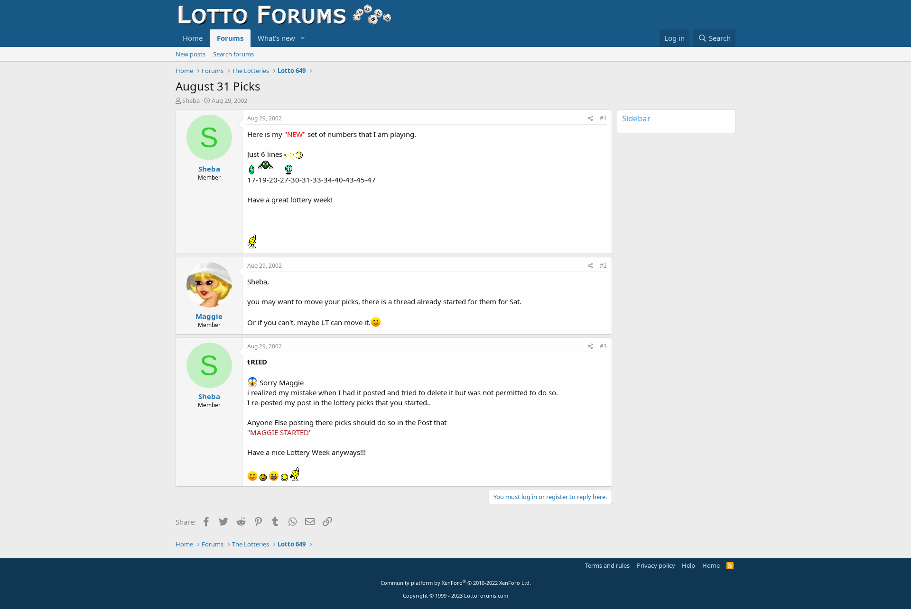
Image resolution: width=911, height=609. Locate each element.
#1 (603, 118)
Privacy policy (656, 565)
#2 (603, 266)
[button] (302, 38)
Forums (230, 38)
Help (688, 565)
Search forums (233, 54)
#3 (603, 346)
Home (193, 38)
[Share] (590, 118)
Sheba (191, 100)
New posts (190, 54)
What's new (276, 38)
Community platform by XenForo (456, 582)
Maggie (209, 316)
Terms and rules (607, 565)
